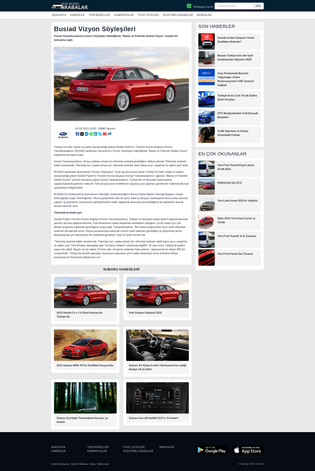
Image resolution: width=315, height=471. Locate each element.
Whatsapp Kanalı (203, 6)
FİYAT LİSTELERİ (148, 15)
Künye (93, 464)
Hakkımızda (103, 464)
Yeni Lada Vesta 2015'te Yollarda (237, 200)
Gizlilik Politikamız (79, 464)
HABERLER (77, 15)
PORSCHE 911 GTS (229, 183)
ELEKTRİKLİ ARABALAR (178, 15)
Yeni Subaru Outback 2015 (145, 312)
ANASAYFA (59, 15)
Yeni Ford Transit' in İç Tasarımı (236, 236)
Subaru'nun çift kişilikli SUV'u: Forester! (153, 418)
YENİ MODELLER (99, 15)
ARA (258, 6)
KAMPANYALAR (124, 15)
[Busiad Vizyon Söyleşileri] (77, 134)
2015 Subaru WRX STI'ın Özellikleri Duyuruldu (85, 365)
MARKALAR (204, 15)
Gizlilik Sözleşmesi (60, 464)
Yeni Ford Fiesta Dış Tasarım (235, 253)
